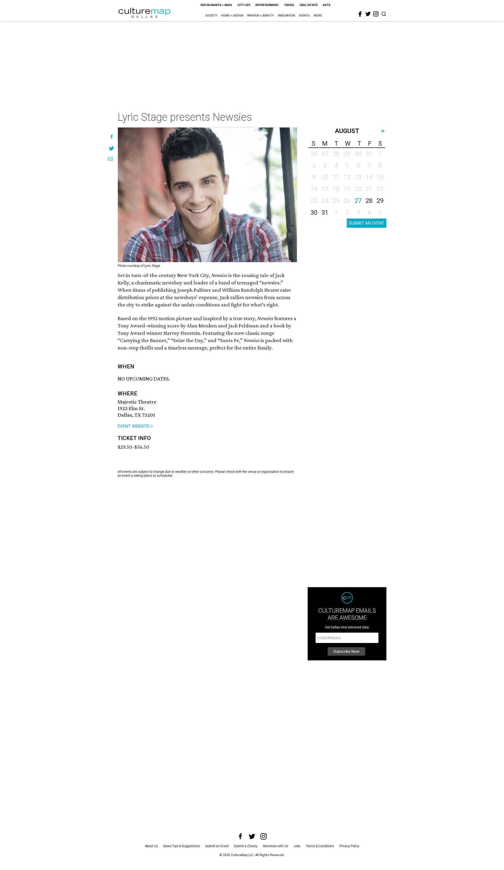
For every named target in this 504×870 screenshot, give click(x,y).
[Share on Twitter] (111, 148)
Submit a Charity (246, 846)
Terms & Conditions (320, 846)
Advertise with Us (275, 846)
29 (380, 200)
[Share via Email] (110, 159)
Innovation (286, 15)
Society (211, 15)
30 (314, 212)
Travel (289, 5)
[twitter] (368, 14)
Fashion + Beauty (260, 15)
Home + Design (232, 15)
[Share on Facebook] (111, 136)
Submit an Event (217, 846)
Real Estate (309, 5)
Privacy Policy (349, 846)
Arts (326, 5)
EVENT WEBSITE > (135, 426)
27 (358, 200)
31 (325, 212)
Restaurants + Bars (216, 5)
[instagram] (376, 14)
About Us (151, 846)
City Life (243, 5)
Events (304, 15)
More (318, 15)
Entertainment (267, 5)
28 (369, 200)
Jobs (297, 846)
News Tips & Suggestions (181, 846)
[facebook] (360, 14)
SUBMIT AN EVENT (366, 223)
